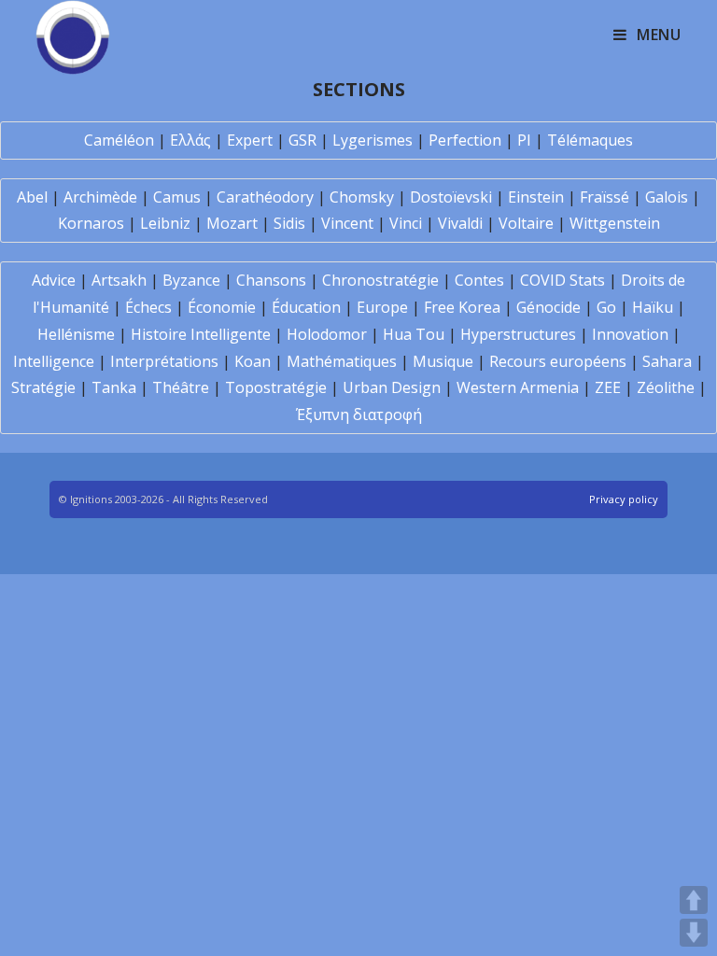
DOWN (694, 933)
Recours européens (557, 361)
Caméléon (119, 140)
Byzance (191, 280)
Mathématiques (342, 361)
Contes (479, 280)
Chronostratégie (380, 280)
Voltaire (526, 223)
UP (694, 900)
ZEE (608, 387)
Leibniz (165, 223)
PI (524, 140)
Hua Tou (413, 334)
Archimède (100, 197)
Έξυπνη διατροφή (359, 414)
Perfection (465, 140)
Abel (32, 197)
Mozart (232, 223)
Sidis (289, 223)
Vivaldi (460, 223)
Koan (252, 361)
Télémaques (590, 140)
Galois (666, 197)
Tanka (113, 387)
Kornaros (91, 223)
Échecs (148, 307)
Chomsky (362, 197)
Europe (382, 307)
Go (606, 307)
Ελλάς (190, 140)
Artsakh (119, 280)
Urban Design (392, 387)
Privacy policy (623, 499)
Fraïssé (604, 197)
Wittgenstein (614, 223)
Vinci (405, 223)
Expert (250, 140)
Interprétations (164, 361)
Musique (443, 361)
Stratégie (43, 387)
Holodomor (327, 334)
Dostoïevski (451, 197)
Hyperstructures (518, 334)
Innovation (630, 334)
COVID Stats (562, 280)
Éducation (306, 307)
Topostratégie (276, 387)
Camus (177, 197)
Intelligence (53, 361)
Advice (54, 280)
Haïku (652, 307)
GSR (302, 140)
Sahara (667, 361)
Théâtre (180, 387)
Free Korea (462, 307)
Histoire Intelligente (201, 334)
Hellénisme (76, 334)
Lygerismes (372, 140)
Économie (222, 307)
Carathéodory (265, 197)
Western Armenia (518, 387)
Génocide (548, 307)
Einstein (536, 197)
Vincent (347, 223)
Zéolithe (666, 387)
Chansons (271, 280)
